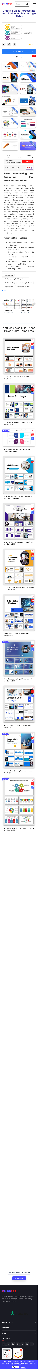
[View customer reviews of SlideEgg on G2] (18, 1333)
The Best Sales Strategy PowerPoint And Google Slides (18, 423)
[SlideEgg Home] (19, 1291)
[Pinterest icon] (14, 44)
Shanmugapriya (29, 157)
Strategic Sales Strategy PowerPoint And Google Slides (18, 726)
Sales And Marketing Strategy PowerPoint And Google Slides (18, 543)
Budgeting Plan (8, 286)
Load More (19, 1278)
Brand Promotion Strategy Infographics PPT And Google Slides (19, 829)
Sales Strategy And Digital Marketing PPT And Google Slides (18, 680)
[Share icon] (9, 44)
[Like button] (3, 44)
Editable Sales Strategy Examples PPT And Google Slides (18, 378)
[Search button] (27, 3)
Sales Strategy (8, 275)
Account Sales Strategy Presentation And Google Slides (18, 772)
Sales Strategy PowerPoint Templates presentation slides (17, 450)
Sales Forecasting (9, 283)
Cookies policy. (20, 1365)
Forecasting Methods (25, 283)
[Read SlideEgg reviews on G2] (7, 1333)
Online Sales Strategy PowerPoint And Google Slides (17, 634)
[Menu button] (34, 4)
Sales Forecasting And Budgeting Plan (15, 279)
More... (4, 291)
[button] (32, 340)
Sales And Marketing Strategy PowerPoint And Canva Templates (18, 497)
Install (28, 161)
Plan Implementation (23, 286)
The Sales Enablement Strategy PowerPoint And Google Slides (19, 589)
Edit (27, 56)
